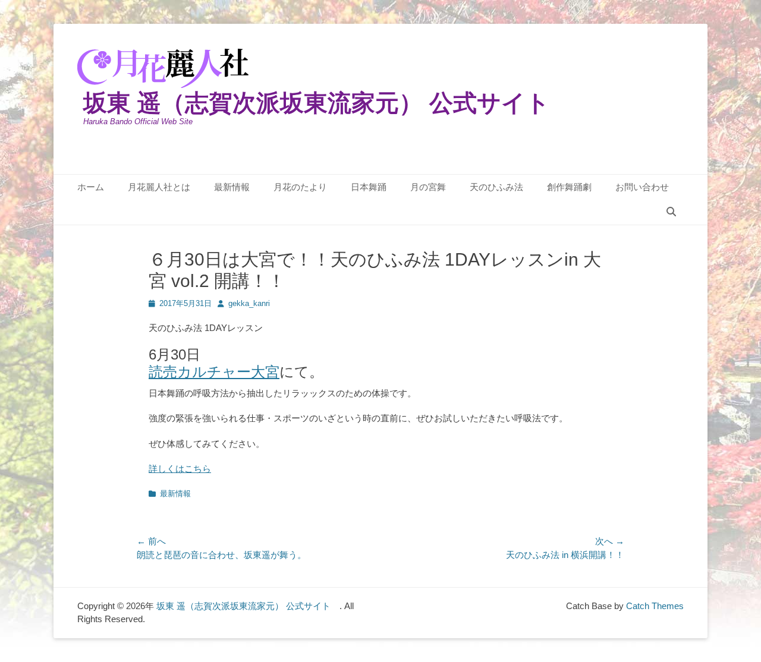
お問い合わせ (642, 187)
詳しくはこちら (180, 469)
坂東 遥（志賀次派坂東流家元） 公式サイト (328, 103)
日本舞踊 (368, 187)
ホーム (90, 187)
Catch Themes (655, 606)
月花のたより (300, 187)
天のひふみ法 (496, 187)
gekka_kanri (249, 303)
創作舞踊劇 (569, 187)
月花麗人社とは (159, 187)
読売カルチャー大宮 (214, 372)
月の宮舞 (428, 187)
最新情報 (232, 187)
